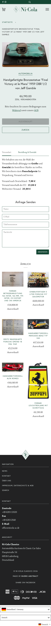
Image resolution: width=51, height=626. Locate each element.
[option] (25, 54)
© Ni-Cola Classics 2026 (25, 571)
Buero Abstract (29, 576)
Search (5, 490)
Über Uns (6, 480)
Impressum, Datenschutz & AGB (17, 485)
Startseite (7, 22)
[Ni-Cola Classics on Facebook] (3, 2)
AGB (36, 110)
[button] (44, 624)
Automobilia (25, 73)
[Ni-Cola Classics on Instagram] (6, 2)
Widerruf (16, 110)
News (4, 471)
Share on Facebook (25, 582)
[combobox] (29, 2)
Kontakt (6, 476)
